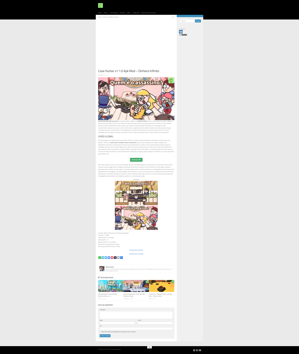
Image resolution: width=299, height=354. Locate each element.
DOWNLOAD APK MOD (136, 250)
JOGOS (105, 13)
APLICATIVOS (114, 13)
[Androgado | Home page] (100, 5)
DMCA (129, 13)
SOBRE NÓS (136, 13)
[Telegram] (194, 350)
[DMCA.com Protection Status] (183, 35)
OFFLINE (105, 17)
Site (100, 325)
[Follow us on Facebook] (197, 350)
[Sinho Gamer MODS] (181, 33)
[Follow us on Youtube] (200, 350)
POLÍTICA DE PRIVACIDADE (148, 13)
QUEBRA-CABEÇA (113, 17)
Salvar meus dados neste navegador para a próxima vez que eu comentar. (119, 331)
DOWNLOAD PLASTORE (136, 254)
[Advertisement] (136, 33)
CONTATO (122, 13)
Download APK (136, 160)
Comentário (103, 309)
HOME (99, 13)
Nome (101, 320)
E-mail (140, 320)
